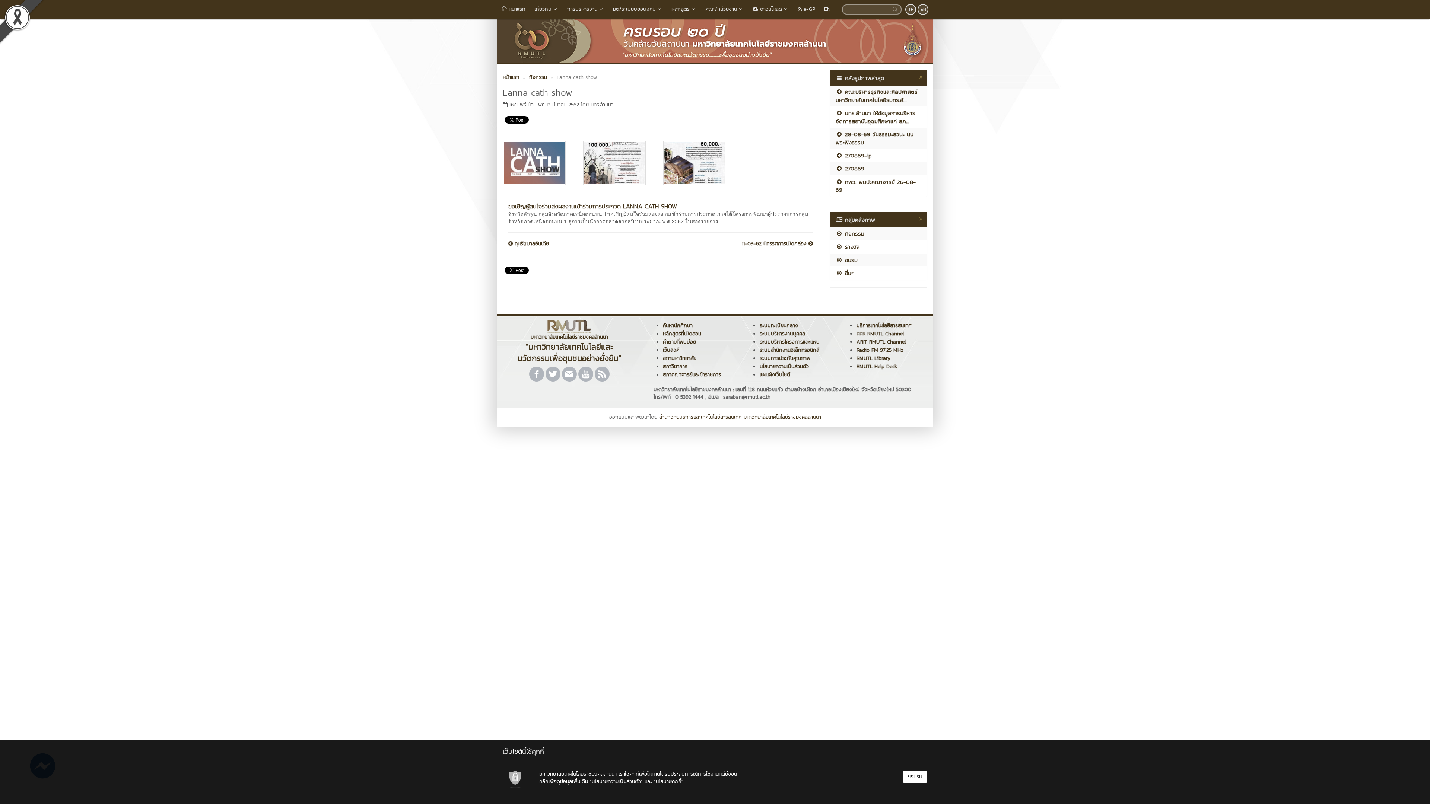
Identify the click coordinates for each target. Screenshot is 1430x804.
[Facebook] (536, 374)
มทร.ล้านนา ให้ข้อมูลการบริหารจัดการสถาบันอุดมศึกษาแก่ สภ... (875, 117)
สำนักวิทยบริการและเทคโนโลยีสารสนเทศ (700, 417)
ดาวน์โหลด (770, 9)
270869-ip (857, 155)
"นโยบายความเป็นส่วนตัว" (616, 781)
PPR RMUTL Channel (880, 334)
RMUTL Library (873, 358)
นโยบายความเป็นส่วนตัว (784, 366)
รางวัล (851, 246)
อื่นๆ (849, 273)
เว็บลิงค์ (671, 350)
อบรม (850, 260)
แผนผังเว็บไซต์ (775, 375)
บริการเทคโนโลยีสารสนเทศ (884, 325)
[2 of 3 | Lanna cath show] (617, 163)
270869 (853, 168)
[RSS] (602, 374)
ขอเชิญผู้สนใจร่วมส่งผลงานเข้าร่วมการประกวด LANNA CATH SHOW (592, 206)
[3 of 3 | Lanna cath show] (698, 163)
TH (911, 9)
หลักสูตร (680, 9)
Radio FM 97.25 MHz (880, 350)
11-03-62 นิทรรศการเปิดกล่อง (775, 244)
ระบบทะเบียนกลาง (779, 325)
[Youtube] (585, 374)
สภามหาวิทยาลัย (679, 358)
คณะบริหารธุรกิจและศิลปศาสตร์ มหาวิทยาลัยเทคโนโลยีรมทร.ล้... (877, 95)
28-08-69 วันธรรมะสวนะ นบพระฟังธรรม (874, 138)
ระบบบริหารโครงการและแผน (789, 342)
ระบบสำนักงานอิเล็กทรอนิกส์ (789, 350)
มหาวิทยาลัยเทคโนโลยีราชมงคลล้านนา (782, 417)
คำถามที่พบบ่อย (679, 342)
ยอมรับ (915, 777)
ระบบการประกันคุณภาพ (785, 358)
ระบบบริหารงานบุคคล (782, 334)
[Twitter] (553, 374)
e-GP (808, 9)
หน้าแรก (516, 9)
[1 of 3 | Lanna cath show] (537, 163)
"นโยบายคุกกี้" (668, 781)
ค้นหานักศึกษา (678, 325)
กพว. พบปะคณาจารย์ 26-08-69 (876, 186)
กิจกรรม (853, 233)
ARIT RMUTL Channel (881, 342)
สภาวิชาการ (675, 366)
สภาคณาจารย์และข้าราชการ (692, 375)
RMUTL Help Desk (877, 366)
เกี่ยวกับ (543, 9)
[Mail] (569, 374)
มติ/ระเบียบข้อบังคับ (634, 9)
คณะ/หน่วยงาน (721, 9)
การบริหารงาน (582, 9)
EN (827, 9)
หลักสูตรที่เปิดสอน (682, 334)
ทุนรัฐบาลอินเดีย (531, 244)
